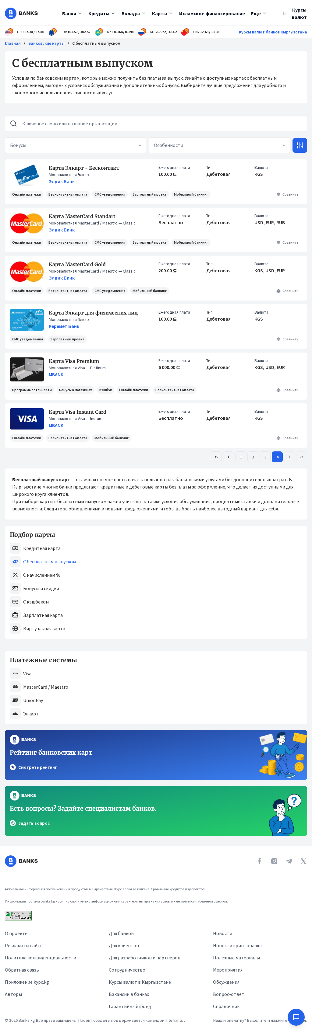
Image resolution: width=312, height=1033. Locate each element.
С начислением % (41, 575)
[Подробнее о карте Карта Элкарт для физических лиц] (27, 320)
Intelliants (174, 1020)
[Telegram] (288, 861)
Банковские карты (46, 43)
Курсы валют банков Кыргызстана (273, 32)
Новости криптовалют (238, 945)
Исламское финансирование (212, 13)
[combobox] (75, 145)
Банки (69, 13)
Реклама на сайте (24, 945)
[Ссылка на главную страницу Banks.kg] (21, 13)
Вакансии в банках (129, 994)
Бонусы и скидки (41, 588)
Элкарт (31, 714)
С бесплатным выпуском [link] (96, 43)
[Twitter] (303, 861)
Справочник (226, 1006)
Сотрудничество (127, 970)
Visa (27, 673)
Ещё (256, 13)
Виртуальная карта (44, 628)
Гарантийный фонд (130, 1006)
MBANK (56, 374)
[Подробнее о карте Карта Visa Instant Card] (27, 419)
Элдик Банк (62, 181)
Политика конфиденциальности (40, 958)
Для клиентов (124, 945)
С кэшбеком (36, 602)
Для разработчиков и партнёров (144, 958)
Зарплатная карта (43, 615)
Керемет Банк (64, 326)
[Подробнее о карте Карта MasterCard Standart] (27, 223)
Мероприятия (228, 970)
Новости (222, 933)
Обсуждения (226, 982)
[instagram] (274, 861)
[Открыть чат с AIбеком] (296, 1017)
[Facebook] (259, 861)
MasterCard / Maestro (45, 687)
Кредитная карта (42, 548)
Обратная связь (22, 970)
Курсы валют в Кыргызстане (140, 982)
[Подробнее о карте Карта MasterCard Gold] (27, 271)
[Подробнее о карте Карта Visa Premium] (27, 369)
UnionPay (33, 700)
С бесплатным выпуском (49, 561)
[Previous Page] (228, 456)
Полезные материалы (236, 958)
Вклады (131, 13)
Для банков (121, 933)
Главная (13, 43)
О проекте (16, 933)
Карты (159, 13)
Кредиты (98, 13)
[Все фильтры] (299, 145)
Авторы (13, 994)
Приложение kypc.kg (27, 982)
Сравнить (290, 194)
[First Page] (216, 456)
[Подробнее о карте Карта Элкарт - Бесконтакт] (27, 175)
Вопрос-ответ (228, 994)
